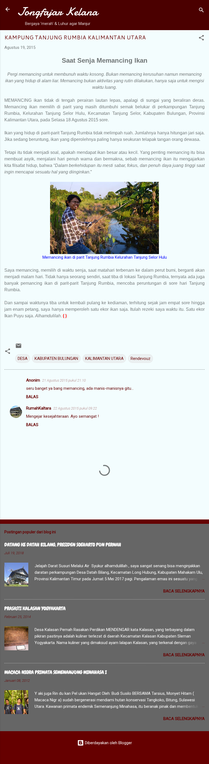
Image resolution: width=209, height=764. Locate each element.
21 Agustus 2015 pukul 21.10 (64, 380)
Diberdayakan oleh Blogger (108, 742)
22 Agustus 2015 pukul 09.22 (75, 408)
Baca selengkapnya (184, 591)
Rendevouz (140, 358)
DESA (22, 358)
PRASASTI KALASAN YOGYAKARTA (35, 608)
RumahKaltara (38, 408)
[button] (201, 38)
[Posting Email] (18, 347)
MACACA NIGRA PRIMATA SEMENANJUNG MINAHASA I (55, 672)
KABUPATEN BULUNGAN (56, 358)
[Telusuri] (201, 11)
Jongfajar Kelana (57, 12)
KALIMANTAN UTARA (104, 358)
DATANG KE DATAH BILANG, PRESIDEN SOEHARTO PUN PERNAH (62, 544)
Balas (32, 397)
